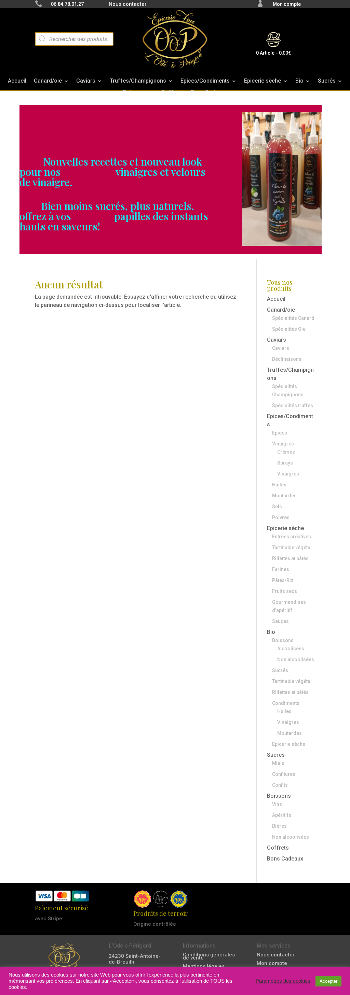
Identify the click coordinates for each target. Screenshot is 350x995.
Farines (280, 569)
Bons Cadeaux (285, 858)
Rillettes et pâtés (290, 558)
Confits (280, 785)
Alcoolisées (290, 648)
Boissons (283, 640)
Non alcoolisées (295, 659)
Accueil (17, 82)
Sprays (285, 463)
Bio (299, 82)
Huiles (279, 484)
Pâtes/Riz (283, 580)
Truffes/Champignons (138, 82)
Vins (277, 804)
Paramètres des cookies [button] (283, 981)
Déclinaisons (286, 359)
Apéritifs (281, 815)
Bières (279, 826)
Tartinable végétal (292, 547)
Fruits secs (284, 591)
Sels (277, 506)
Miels (278, 763)
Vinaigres (283, 443)
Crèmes (286, 452)
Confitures (283, 774)
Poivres (281, 517)
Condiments (285, 703)
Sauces (280, 621)
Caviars (85, 82)
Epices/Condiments (205, 82)
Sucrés (327, 82)
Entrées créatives (291, 536)
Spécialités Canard (293, 318)
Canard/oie (48, 82)
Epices (279, 433)
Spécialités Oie (289, 329)
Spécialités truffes (292, 405)
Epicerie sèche (262, 82)
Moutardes (284, 495)
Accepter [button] (328, 981)
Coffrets (278, 847)
